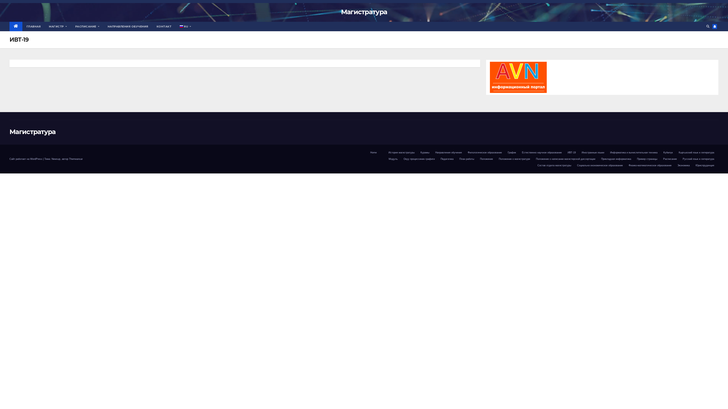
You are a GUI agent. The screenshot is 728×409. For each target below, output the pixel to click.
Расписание (86, 26)
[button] (707, 26)
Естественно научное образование (542, 152)
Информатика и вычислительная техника (633, 152)
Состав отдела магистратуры (554, 165)
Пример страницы (647, 159)
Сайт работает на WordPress (26, 159)
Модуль (393, 159)
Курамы (424, 152)
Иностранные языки (593, 152)
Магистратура (364, 12)
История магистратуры (401, 152)
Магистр (57, 26)
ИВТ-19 (572, 152)
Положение (486, 159)
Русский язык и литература (698, 159)
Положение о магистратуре (514, 159)
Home (373, 152)
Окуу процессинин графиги (419, 159)
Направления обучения (128, 26)
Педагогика (447, 159)
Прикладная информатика (616, 159)
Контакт (164, 26)
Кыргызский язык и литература (696, 152)
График (512, 152)
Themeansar (76, 159)
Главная (34, 26)
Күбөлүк (668, 152)
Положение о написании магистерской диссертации (565, 159)
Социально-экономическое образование (600, 165)
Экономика (683, 165)
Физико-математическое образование (650, 165)
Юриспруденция (705, 165)
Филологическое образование (485, 152)
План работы (466, 159)
